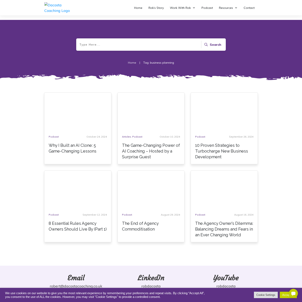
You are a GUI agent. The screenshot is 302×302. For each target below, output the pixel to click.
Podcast (54, 136)
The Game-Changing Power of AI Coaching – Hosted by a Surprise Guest (151, 151)
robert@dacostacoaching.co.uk (76, 286)
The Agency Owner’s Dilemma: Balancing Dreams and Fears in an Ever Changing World (224, 229)
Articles (126, 136)
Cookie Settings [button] (265, 294)
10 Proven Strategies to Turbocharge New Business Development (221, 151)
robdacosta (151, 286)
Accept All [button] (288, 294)
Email (76, 277)
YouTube (226, 277)
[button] (293, 293)
